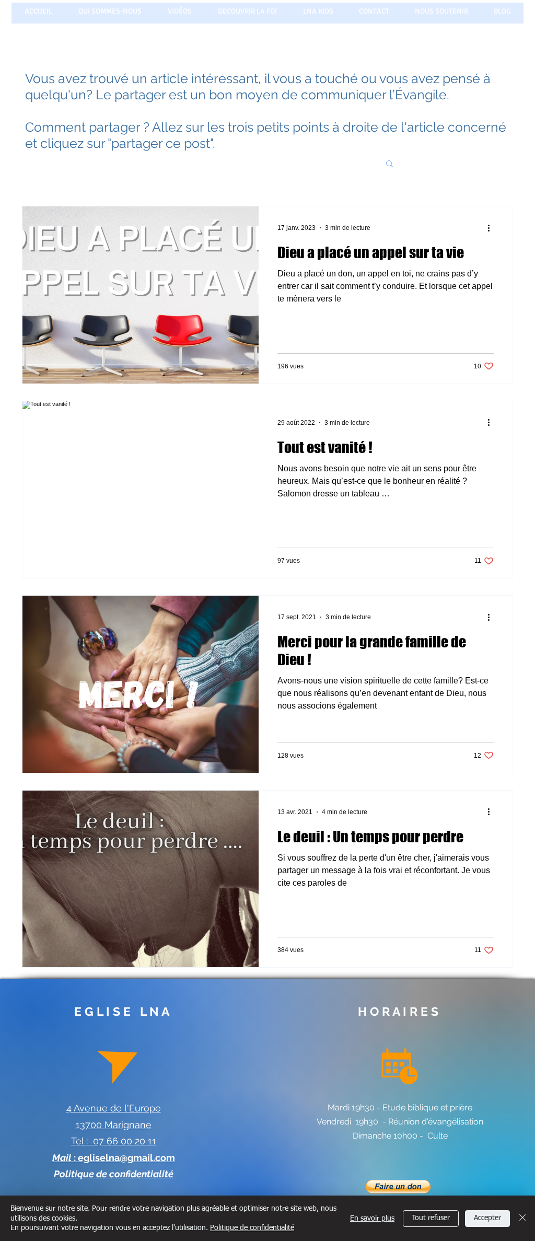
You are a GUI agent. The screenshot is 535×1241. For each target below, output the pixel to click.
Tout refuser (431, 1218)
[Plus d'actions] (492, 228)
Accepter (487, 1218)
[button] (389, 164)
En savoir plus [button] (372, 1218)
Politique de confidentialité (252, 1228)
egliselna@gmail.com (126, 1157)
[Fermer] (522, 1218)
